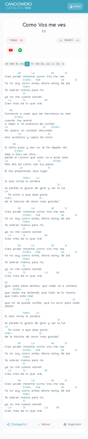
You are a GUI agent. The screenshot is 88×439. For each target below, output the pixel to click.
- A (60, 40)
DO (6, 64)
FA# (37, 64)
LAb (48, 64)
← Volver (44, 424)
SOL (42, 64)
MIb (22, 64)
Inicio (77, 6)
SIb (58, 64)
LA (53, 64)
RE (17, 64)
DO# (12, 64)
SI (63, 64)
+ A (77, 40)
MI (27, 64)
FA (32, 64)
